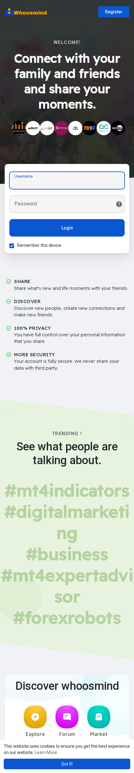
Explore (35, 734)
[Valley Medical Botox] (118, 128)
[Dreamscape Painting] (75, 128)
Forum (67, 734)
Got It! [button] (67, 763)
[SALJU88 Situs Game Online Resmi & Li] (33, 128)
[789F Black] (89, 128)
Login (67, 227)
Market (99, 734)
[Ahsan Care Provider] (104, 128)
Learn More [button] (46, 752)
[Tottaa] (61, 128)
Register (113, 11)
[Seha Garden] (19, 128)
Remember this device (39, 245)
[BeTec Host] (47, 128)
